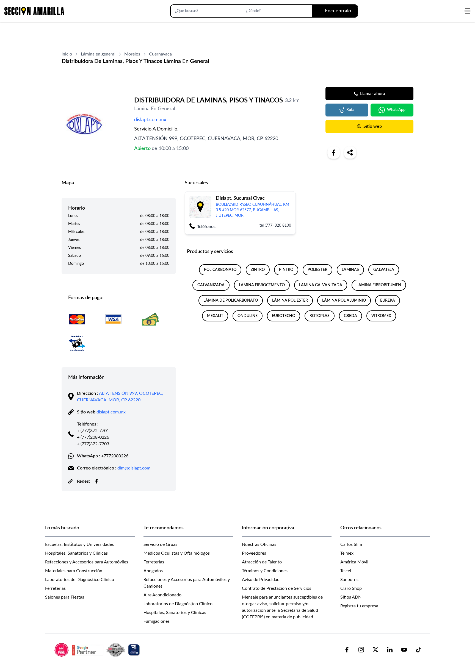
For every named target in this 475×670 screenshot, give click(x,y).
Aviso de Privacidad (261, 579)
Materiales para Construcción (73, 571)
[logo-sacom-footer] (98, 650)
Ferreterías (55, 588)
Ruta (350, 110)
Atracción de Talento (262, 562)
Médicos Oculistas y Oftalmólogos (176, 553)
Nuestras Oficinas (259, 544)
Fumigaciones (156, 621)
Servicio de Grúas (160, 544)
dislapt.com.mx (150, 119)
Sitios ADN (350, 597)
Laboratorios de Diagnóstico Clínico (79, 579)
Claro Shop (351, 588)
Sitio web (372, 126)
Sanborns (349, 579)
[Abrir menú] (467, 11)
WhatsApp (396, 110)
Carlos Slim (351, 544)
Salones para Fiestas (64, 597)
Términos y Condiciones (265, 571)
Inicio (67, 54)
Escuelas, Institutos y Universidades (79, 544)
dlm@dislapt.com (133, 468)
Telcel (345, 571)
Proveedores (254, 553)
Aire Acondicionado (162, 595)
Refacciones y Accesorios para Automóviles (86, 562)
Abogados (153, 571)
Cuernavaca (160, 54)
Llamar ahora (372, 93)
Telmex (347, 553)
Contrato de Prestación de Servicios (276, 588)
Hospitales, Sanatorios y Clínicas (76, 553)
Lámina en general (98, 54)
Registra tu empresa (359, 606)
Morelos (132, 54)
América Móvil (354, 562)
